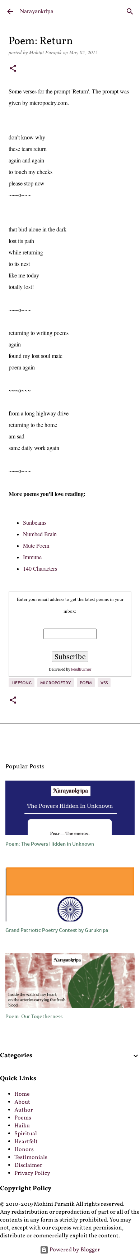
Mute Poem (36, 545)
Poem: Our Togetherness (33, 1016)
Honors (24, 1150)
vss (104, 683)
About (22, 1102)
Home (22, 1094)
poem (86, 683)
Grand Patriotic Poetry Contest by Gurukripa (56, 929)
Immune (32, 557)
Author (23, 1110)
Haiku (22, 1126)
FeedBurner (81, 669)
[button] (13, 69)
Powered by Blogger (74, 1250)
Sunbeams (34, 522)
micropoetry (55, 683)
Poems (22, 1118)
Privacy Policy (32, 1173)
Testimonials (30, 1158)
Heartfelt (26, 1142)
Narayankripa (36, 11)
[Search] (130, 11)
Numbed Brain (40, 534)
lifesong (21, 683)
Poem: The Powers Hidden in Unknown (49, 843)
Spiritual (25, 1134)
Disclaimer (28, 1165)
